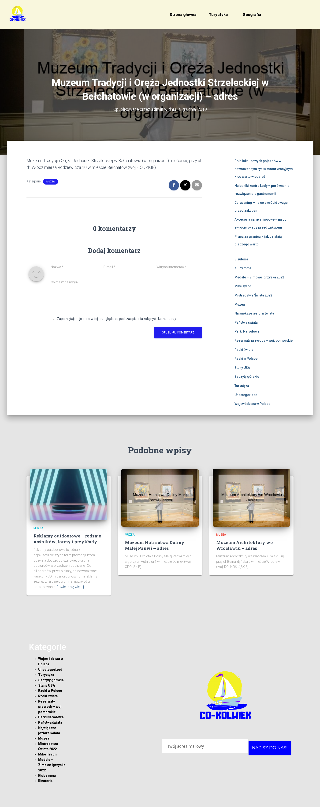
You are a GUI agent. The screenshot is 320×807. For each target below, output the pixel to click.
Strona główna (183, 14)
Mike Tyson (243, 286)
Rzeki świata (243, 350)
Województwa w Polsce (252, 404)
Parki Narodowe (246, 331)
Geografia (252, 14)
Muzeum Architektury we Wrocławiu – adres (244, 545)
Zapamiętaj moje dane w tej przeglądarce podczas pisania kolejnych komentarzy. (117, 319)
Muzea (50, 181)
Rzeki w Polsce (245, 358)
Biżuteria (241, 259)
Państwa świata (246, 322)
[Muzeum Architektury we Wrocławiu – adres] (251, 497)
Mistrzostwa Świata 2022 (253, 295)
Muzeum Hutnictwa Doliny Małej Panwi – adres (154, 545)
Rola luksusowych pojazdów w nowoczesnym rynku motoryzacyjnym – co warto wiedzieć (263, 168)
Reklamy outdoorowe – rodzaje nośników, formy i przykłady (67, 538)
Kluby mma (243, 268)
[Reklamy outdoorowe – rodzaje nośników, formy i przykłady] (68, 494)
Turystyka (218, 14)
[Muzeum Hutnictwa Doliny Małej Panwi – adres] (160, 497)
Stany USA (242, 368)
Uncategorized (245, 395)
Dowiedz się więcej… (71, 587)
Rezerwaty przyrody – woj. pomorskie (263, 340)
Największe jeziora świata (254, 313)
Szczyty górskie (246, 376)
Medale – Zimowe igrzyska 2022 (259, 277)
